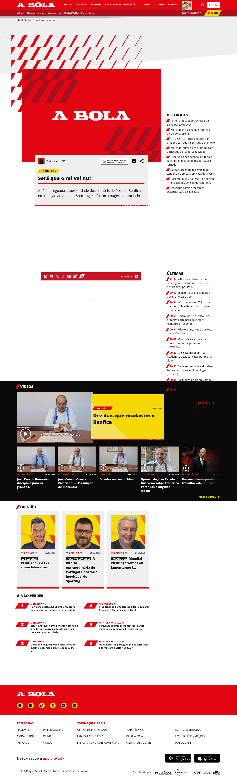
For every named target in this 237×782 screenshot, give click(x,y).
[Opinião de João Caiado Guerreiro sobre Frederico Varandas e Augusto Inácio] (160, 459)
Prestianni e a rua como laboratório (35, 564)
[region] (118, 469)
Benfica (68, 4)
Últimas (21, 12)
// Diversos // (107, 604)
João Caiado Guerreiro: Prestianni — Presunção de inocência (75, 483)
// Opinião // (48, 171)
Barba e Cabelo (88, 12)
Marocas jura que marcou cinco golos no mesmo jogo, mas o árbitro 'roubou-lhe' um (52, 648)
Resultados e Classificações (121, 4)
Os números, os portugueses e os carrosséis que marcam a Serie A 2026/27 (123, 646)
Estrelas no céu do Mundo (118, 479)
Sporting (81, 4)
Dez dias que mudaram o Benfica (123, 418)
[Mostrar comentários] (134, 161)
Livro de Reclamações (190, 736)
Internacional (53, 729)
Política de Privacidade (91, 729)
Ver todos (207, 496)
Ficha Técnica (134, 729)
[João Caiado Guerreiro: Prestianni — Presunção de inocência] (77, 459)
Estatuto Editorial (188, 729)
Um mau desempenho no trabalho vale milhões (200, 481)
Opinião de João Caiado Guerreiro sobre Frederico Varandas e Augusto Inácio (160, 485)
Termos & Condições (90, 736)
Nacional (23, 729)
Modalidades (166, 4)
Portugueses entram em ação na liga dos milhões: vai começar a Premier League (121, 627)
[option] (36, 470)
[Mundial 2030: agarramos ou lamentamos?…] (128, 532)
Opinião (42, 12)
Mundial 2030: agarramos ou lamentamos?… (127, 563)
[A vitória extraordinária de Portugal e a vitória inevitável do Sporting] (83, 532)
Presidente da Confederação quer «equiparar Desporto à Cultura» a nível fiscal (124, 608)
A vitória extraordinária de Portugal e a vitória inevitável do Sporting (81, 569)
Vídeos (148, 4)
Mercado (31, 12)
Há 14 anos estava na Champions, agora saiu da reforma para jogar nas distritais (52, 608)
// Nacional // (39, 604)
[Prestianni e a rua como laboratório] (38, 532)
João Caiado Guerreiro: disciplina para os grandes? (33, 483)
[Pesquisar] (203, 4)
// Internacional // (111, 623)
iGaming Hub (54, 12)
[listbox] (118, 469)
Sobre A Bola (134, 736)
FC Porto (96, 4)
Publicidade (183, 742)
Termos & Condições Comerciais (97, 742)
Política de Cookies (138, 742)
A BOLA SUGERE (71, 12)
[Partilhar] (141, 161)
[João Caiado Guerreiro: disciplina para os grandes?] (36, 459)
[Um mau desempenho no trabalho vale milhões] (201, 459)
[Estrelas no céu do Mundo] (118, 459)
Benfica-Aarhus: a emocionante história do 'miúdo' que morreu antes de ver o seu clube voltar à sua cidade (54, 629)
